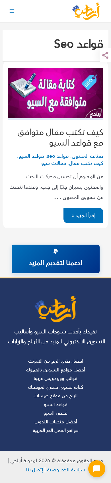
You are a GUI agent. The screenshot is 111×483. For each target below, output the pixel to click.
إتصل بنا (34, 470)
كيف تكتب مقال (86, 163)
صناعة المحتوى (87, 156)
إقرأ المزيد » (83, 216)
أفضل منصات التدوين (55, 422)
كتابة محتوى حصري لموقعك (55, 387)
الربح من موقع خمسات (55, 396)
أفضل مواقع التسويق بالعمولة (55, 370)
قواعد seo (58, 156)
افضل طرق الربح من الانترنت (55, 361)
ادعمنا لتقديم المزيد (55, 263)
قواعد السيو (31, 156)
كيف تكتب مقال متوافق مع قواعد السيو (60, 138)
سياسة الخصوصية (66, 470)
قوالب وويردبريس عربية (55, 378)
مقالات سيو (53, 163)
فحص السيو (55, 413)
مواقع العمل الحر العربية (56, 430)
